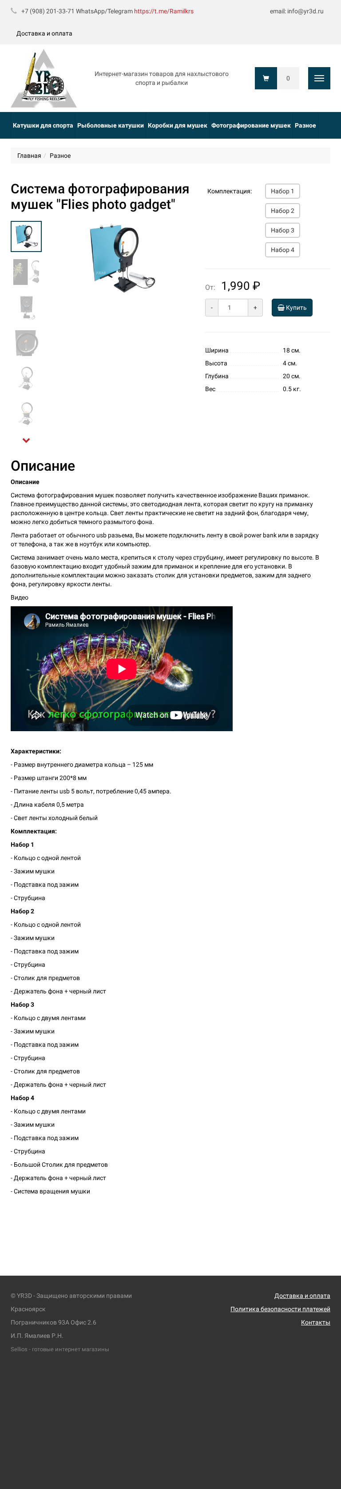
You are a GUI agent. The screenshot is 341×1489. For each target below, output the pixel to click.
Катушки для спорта (43, 125)
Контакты (315, 1322)
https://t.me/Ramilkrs (164, 11)
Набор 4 (282, 249)
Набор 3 (282, 230)
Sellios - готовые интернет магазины (60, 1349)
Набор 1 (282, 191)
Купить (296, 307)
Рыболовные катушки (110, 125)
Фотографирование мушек (251, 125)
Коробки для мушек (177, 125)
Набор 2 (282, 210)
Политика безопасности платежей (280, 1309)
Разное (305, 125)
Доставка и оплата (44, 33)
